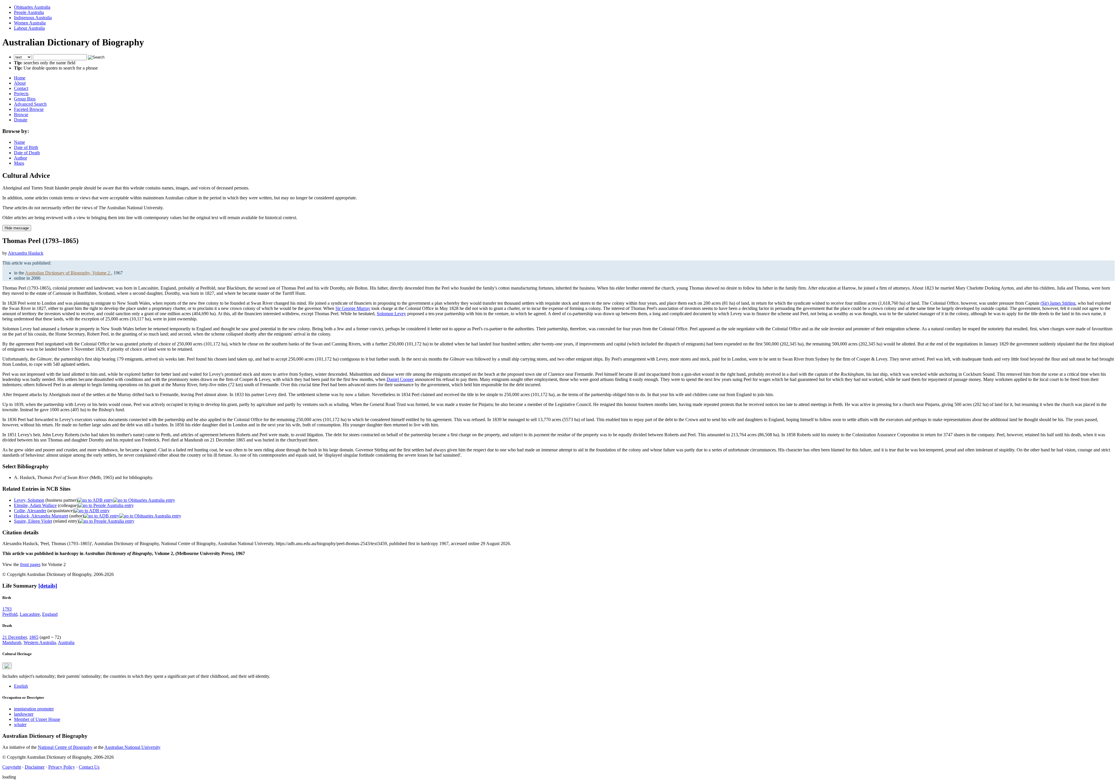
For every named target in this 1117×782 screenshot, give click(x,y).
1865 (33, 637)
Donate (20, 119)
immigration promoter (34, 708)
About (20, 83)
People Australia (29, 12)
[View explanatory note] (7, 666)
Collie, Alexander (30, 510)
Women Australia (30, 22)
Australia (66, 642)
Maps (19, 163)
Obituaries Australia (32, 7)
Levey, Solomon (29, 500)
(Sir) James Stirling (1057, 303)
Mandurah (11, 642)
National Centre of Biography (65, 747)
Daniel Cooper (400, 379)
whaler (20, 724)
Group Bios (24, 98)
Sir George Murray (352, 308)
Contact (21, 88)
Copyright (11, 767)
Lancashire (30, 614)
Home (19, 77)
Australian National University (132, 747)
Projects (21, 93)
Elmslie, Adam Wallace (35, 505)
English (21, 686)
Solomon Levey (391, 313)
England (50, 614)
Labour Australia (29, 28)
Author (20, 157)
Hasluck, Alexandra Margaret (41, 515)
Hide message (17, 228)
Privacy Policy (61, 767)
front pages (30, 564)
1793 (7, 609)
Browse (21, 114)
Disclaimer (35, 767)
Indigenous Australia (33, 17)
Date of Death (27, 152)
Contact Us (89, 767)
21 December (14, 637)
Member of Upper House (37, 719)
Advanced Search (30, 104)
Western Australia (40, 642)
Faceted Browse (29, 109)
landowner (23, 714)
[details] (47, 586)
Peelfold (9, 614)
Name (19, 142)
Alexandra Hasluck (25, 253)
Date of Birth (26, 147)
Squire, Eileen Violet (33, 521)
